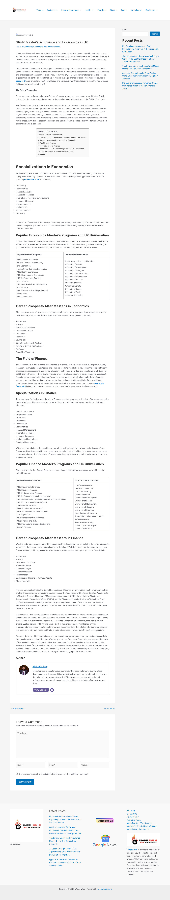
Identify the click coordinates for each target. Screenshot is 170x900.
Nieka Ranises (40, 666)
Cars (123, 10)
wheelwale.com (105, 889)
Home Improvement (70, 10)
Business (51, 10)
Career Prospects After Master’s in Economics (58, 140)
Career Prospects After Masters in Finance (56, 151)
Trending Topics (134, 820)
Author (42, 154)
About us (131, 811)
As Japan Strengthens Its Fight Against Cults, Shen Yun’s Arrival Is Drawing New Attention (140, 76)
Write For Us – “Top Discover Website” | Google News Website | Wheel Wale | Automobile (142, 826)
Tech (38, 10)
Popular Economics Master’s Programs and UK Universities (62, 137)
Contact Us (150, 10)
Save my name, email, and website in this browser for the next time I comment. (53, 774)
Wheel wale (132, 850)
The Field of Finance (48, 143)
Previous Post (18, 708)
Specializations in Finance (49, 146)
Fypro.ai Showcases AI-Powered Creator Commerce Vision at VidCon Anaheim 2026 (140, 86)
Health (87, 10)
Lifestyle (100, 10)
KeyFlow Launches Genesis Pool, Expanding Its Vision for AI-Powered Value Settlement (141, 49)
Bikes (112, 10)
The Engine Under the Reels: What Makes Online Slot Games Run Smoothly (64, 841)
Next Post (109, 708)
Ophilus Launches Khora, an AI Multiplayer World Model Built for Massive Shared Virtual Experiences (140, 59)
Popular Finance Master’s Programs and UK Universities (62, 149)
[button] (42, 10)
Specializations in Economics (50, 134)
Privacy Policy (133, 817)
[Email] (52, 690)
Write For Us (136, 10)
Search (125, 29)
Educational (38, 46)
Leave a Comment (24, 46)
